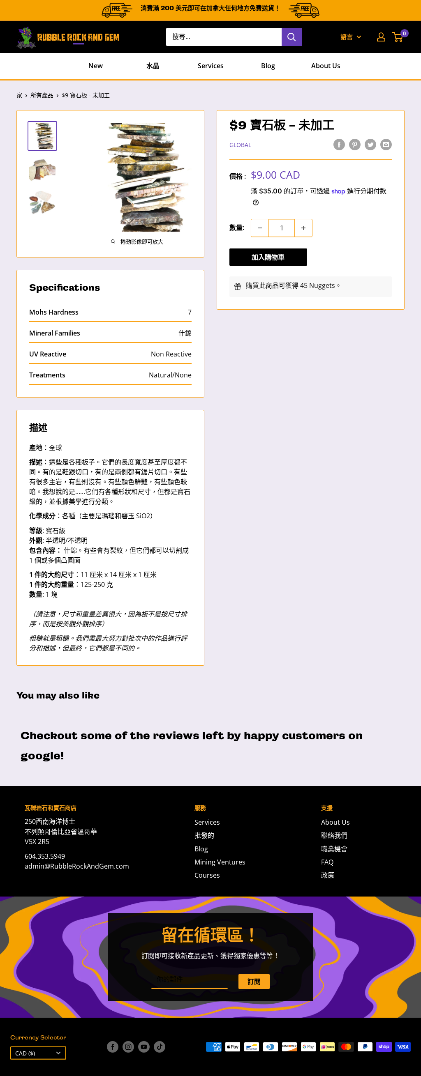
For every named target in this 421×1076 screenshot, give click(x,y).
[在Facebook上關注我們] (112, 1047)
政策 (327, 875)
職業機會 (334, 848)
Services (211, 65)
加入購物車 (268, 257)
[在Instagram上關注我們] (128, 1047)
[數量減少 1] (259, 228)
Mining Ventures (219, 862)
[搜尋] (292, 37)
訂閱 (254, 981)
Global (240, 145)
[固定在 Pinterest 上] (355, 144)
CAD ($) (25, 1053)
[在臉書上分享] (339, 144)
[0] (398, 37)
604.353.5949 (45, 856)
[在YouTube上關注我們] (144, 1047)
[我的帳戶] (381, 36)
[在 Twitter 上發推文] (370, 144)
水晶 (153, 65)
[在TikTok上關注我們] (159, 1047)
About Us (325, 65)
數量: (236, 227)
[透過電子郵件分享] (386, 144)
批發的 (204, 835)
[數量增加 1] (303, 228)
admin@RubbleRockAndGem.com (77, 866)
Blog (268, 65)
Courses (207, 875)
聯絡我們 (334, 835)
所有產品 (41, 95)
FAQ (327, 862)
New (95, 65)
